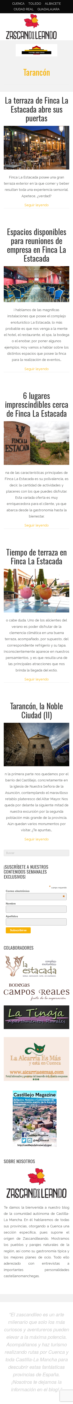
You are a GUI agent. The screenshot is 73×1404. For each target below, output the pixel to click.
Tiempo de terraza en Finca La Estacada (36, 556)
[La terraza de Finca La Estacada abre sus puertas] (36, 147)
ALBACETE (53, 3)
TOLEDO (34, 3)
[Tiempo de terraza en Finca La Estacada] (36, 590)
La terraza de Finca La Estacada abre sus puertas (36, 109)
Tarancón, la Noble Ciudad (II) (36, 710)
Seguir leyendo (37, 205)
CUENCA (18, 3)
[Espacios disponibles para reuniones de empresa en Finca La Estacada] (36, 284)
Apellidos (12, 916)
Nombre (11, 903)
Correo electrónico (35, 890)
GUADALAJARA (48, 9)
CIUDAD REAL (24, 9)
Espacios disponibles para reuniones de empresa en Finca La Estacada (36, 245)
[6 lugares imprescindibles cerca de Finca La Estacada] (36, 443)
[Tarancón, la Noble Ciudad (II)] (36, 744)
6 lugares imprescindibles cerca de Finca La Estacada (36, 404)
